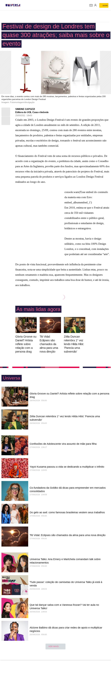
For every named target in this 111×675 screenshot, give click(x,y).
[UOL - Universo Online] (22, 5)
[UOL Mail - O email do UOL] (91, 5)
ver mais (53, 646)
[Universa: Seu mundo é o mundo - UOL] (12, 5)
